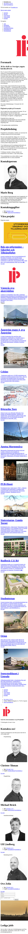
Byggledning (7, 26)
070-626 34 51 (9, 887)
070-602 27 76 (9, 808)
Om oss (5, 14)
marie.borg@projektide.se (14, 212)
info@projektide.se (8, 4)
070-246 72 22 (9, 769)
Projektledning (7, 30)
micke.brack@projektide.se (14, 810)
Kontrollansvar (7, 29)
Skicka (16, 899)
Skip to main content (6, 10)
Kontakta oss (14, 7)
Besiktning (6, 25)
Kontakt (6, 18)
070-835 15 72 (9, 848)
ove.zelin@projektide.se (14, 889)
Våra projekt (7, 17)
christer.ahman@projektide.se (15, 770)
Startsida (6, 13)
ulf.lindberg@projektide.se (14, 849)
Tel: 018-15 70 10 (8, 3)
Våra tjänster (7, 15)
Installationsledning (8, 28)
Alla (5, 23)
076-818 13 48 (9, 211)
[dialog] (14, 713)
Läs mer (3, 773)
